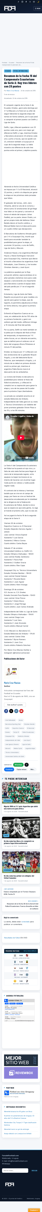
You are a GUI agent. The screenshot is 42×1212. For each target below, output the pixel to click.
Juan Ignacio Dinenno (12, 744)
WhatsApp (18, 765)
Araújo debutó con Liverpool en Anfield (17, 1134)
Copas (6, 835)
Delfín (7, 728)
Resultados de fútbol (12, 938)
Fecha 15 (16, 732)
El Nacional (30, 728)
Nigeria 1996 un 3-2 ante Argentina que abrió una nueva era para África (21, 807)
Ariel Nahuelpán (10, 720)
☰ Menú (37, 8)
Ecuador (11, 62)
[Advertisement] (21, 36)
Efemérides (8, 801)
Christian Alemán (29, 724)
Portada (4, 62)
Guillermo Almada (23, 736)
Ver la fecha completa (30, 951)
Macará (7, 748)
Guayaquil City (9, 736)
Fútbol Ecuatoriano (28, 732)
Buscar (34, 1171)
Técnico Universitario (12, 752)
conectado (25, 922)
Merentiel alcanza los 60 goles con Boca (18, 1111)
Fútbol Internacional (20, 71)
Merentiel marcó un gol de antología (16, 1129)
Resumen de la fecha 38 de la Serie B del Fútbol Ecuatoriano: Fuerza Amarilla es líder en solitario (21, 905)
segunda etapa (30, 748)
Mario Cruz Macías (13, 90)
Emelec (7, 732)
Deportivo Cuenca (18, 728)
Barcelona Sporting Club (13, 724)
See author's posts (15, 705)
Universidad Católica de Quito (14, 756)
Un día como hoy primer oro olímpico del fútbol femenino (19, 877)
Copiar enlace (21, 769)
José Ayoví (27, 740)
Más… (33, 769)
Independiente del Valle (12, 740)
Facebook (9, 769)
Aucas (21, 720)
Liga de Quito (26, 744)
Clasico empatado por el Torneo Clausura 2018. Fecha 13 (19, 891)
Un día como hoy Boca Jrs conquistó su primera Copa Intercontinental (19, 842)
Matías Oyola (18, 748)
